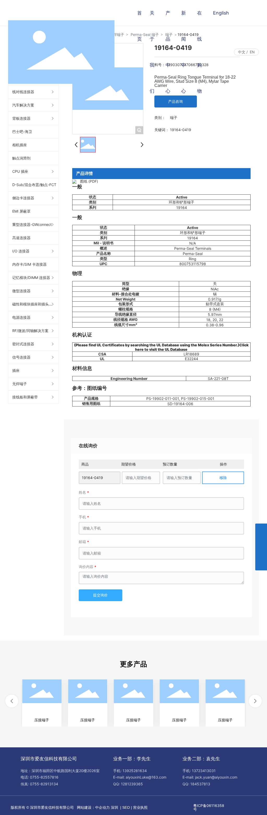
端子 (173, 117)
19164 (181, 207)
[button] (11, 701)
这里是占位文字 (42, 702)
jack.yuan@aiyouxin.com (216, 777)
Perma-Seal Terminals (192, 248)
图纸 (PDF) (89, 181)
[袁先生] (261, 529)
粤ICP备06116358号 (208, 807)
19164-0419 (92, 477)
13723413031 (204, 770)
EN (252, 52)
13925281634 (135, 770)
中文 (241, 52)
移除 (223, 477)
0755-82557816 (44, 777)
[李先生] (261, 541)
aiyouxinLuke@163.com (146, 777)
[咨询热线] (261, 553)
